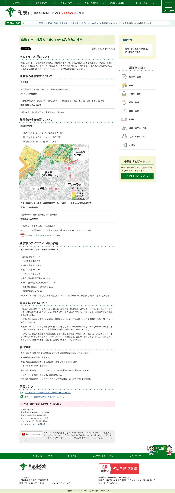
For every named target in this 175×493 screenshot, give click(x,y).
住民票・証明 (135, 76)
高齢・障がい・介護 (137, 128)
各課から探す (66, 3)
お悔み (132, 145)
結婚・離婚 (134, 102)
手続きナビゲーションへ (137, 176)
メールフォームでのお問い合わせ (35, 424)
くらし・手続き (38, 23)
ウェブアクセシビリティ (102, 456)
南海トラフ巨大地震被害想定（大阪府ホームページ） (48, 392)
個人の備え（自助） (90, 23)
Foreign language (116, 3)
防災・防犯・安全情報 (57, 23)
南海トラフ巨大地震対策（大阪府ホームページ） (46, 397)
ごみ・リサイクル (137, 136)
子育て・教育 (135, 94)
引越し (132, 119)
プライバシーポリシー (45, 456)
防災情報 (74, 23)
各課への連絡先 (91, 3)
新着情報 (16, 3)
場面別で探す (41, 3)
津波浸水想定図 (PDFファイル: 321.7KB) (43, 235)
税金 (131, 85)
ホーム (25, 23)
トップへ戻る (141, 3)
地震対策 (106, 23)
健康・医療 (134, 111)
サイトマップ (135, 456)
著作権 (73, 456)
